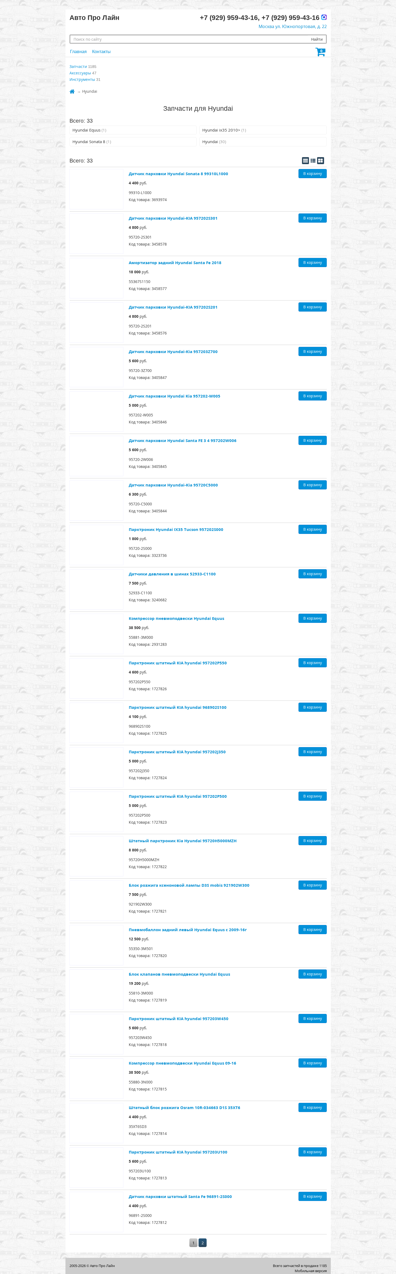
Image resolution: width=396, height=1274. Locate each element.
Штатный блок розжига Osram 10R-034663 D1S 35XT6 (184, 1107)
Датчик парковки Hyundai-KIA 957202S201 (173, 307)
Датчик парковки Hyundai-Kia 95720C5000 (173, 485)
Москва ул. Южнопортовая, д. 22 (293, 26)
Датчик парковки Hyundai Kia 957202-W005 (174, 396)
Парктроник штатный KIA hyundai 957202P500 (178, 796)
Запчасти (78, 66)
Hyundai (214, 141)
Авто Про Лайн (102, 1265)
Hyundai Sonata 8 (91, 141)
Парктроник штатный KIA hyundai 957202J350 (177, 751)
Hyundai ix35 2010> (224, 130)
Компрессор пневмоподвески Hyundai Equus (176, 618)
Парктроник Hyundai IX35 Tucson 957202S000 (176, 529)
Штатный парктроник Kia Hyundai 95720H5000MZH (183, 840)
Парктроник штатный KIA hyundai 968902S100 (178, 707)
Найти (317, 39)
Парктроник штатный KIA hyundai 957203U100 (178, 1152)
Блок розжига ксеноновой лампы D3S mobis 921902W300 (189, 885)
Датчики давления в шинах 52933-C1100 (172, 573)
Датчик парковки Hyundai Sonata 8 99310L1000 (178, 173)
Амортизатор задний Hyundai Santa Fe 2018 (175, 262)
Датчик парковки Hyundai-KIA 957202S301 (173, 218)
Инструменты (82, 79)
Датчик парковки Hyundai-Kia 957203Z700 (173, 351)
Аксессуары (80, 72)
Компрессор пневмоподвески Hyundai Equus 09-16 (182, 1063)
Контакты (101, 51)
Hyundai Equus (89, 130)
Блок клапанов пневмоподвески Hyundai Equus (179, 974)
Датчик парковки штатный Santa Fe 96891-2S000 (180, 1196)
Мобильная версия (311, 1270)
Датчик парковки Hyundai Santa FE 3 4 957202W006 (183, 440)
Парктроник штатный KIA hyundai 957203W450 (178, 1018)
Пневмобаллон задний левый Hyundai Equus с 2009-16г (188, 929)
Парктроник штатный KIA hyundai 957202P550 (178, 662)
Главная (78, 51)
